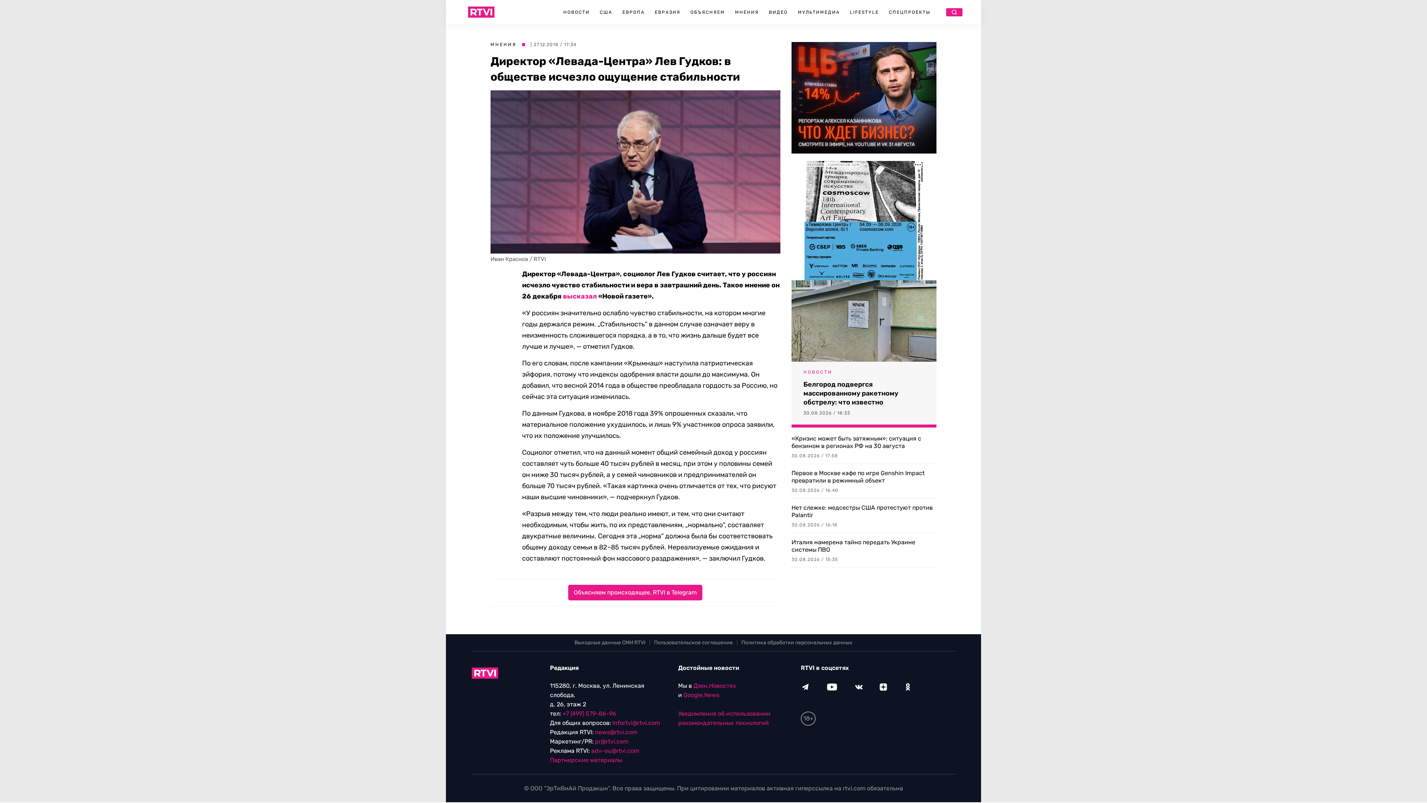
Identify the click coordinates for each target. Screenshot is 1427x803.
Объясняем (707, 12)
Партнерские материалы (586, 760)
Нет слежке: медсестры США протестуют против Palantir (862, 511)
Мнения (747, 12)
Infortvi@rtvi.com (636, 722)
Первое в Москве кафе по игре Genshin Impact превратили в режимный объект (858, 477)
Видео (778, 12)
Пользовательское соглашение (693, 642)
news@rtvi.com (616, 732)
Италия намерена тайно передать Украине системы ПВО (853, 546)
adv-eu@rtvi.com (615, 750)
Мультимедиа (819, 12)
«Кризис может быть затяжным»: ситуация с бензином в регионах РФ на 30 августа (856, 442)
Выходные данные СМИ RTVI (610, 642)
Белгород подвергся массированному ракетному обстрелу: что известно (850, 393)
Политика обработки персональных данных (796, 642)
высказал (580, 296)
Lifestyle (864, 12)
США (606, 12)
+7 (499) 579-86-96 (589, 713)
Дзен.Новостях (714, 685)
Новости (576, 12)
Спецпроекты (910, 12)
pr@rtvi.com (611, 741)
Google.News (701, 695)
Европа (633, 12)
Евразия (667, 12)
